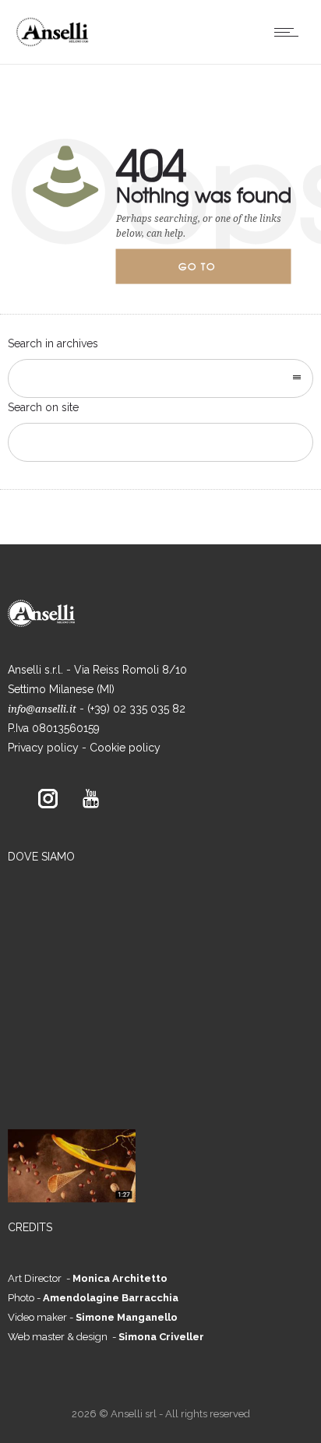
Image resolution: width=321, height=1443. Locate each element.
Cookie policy (125, 747)
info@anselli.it (42, 709)
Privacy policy (43, 747)
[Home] (57, 44)
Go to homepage (210, 271)
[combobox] (160, 378)
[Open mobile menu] (289, 32)
